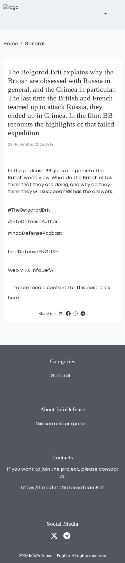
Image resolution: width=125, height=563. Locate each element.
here (13, 298)
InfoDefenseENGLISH (33, 252)
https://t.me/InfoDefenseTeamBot (62, 488)
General (34, 44)
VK (23, 270)
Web (14, 270)
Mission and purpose (60, 424)
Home (10, 44)
